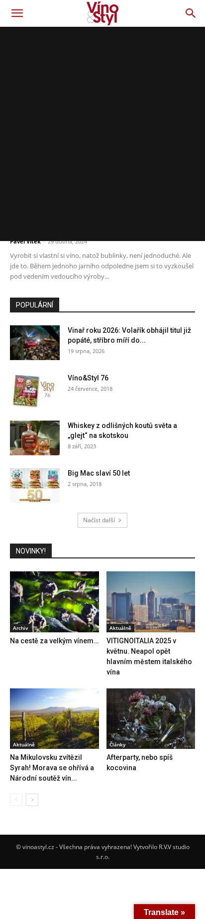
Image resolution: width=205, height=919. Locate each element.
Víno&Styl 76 (88, 378)
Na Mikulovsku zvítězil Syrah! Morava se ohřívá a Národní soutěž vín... (52, 767)
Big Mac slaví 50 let (99, 473)
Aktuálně (120, 627)
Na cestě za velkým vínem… (54, 641)
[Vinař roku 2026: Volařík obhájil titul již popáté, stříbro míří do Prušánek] (35, 342)
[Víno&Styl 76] (35, 390)
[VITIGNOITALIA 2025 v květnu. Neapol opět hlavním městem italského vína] (151, 601)
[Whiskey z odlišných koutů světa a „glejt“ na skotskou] (35, 438)
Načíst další (99, 520)
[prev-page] (16, 800)
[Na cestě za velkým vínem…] (54, 601)
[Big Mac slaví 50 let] (35, 485)
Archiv (20, 627)
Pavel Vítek (25, 241)
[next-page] (32, 800)
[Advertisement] (102, 134)
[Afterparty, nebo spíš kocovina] (151, 718)
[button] (17, 13)
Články (117, 744)
